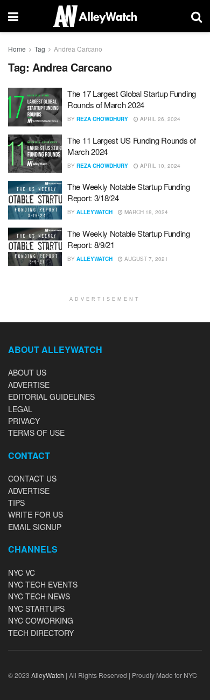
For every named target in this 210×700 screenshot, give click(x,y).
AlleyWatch (94, 212)
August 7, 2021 (145, 259)
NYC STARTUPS (36, 608)
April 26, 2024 (159, 119)
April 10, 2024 (159, 165)
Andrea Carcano (78, 48)
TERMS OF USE (36, 432)
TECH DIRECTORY (41, 632)
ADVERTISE (29, 384)
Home (17, 48)
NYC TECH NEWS (39, 596)
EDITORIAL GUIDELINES (51, 396)
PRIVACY (24, 420)
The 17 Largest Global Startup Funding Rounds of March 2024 (131, 99)
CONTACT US (32, 478)
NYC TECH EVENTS (43, 584)
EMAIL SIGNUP (34, 526)
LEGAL (20, 409)
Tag (39, 48)
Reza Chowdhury (102, 119)
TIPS (16, 502)
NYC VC (21, 572)
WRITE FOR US (35, 514)
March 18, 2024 (145, 212)
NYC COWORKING (40, 620)
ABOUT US (27, 372)
